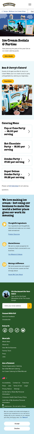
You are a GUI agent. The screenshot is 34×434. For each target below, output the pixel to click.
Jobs (3, 357)
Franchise (25, 383)
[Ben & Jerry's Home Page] (9, 4)
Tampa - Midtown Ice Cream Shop (14, 11)
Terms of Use (17, 386)
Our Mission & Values (15, 254)
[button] (5, 378)
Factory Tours (6, 351)
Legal (26, 386)
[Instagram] (11, 330)
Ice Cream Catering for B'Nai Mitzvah (14, 371)
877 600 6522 (14, 186)
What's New (6, 342)
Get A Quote (4, 131)
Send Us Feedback (8, 316)
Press (4, 354)
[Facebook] (5, 330)
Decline (17, 428)
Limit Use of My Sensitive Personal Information (13, 401)
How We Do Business (9, 348)
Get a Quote (9, 56)
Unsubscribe (6, 320)
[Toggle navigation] (29, 4)
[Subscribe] (29, 306)
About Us (5, 345)
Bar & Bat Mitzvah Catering (11, 369)
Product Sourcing (14, 234)
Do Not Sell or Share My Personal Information (13, 393)
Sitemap (16, 389)
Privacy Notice (7, 389)
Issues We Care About (15, 274)
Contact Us (16, 383)
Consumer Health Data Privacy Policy (14, 397)
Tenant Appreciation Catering (12, 366)
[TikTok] (17, 330)
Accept (17, 424)
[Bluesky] (23, 330)
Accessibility (6, 383)
